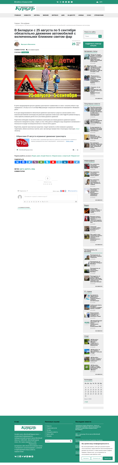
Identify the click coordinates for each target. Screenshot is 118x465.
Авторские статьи (90, 51)
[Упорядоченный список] (34, 202)
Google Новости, (46, 156)
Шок (62, 15)
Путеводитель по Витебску (90, 250)
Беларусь (25, 52)
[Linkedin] (65, 162)
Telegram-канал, (57, 156)
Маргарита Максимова (28, 44)
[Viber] (35, 162)
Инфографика (89, 161)
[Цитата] (38, 202)
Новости (27, 15)
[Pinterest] (71, 162)
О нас (89, 15)
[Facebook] (23, 162)
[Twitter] (77, 162)
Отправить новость (52, 432)
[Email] (41, 162)
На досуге (71, 15)
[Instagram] (59, 162)
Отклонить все (96, 458)
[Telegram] (29, 162)
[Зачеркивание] (32, 202)
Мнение (46, 15)
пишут (77, 129)
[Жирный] (25, 202)
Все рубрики (25, 23)
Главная (17, 15)
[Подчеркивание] (29, 202)
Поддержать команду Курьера (93, 44)
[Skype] (47, 162)
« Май (86, 402)
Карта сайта (50, 434)
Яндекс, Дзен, (36, 156)
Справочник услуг (51, 428)
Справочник (99, 15)
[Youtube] (53, 162)
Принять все (107, 458)
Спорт (86, 336)
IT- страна (88, 291)
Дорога (28, 169)
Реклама (49, 436)
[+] (47, 201)
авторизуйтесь (73, 191)
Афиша (81, 15)
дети (22, 169)
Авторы (37, 15)
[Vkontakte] (17, 162)
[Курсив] (27, 202)
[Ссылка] (43, 202)
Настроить (86, 458)
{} (45, 201)
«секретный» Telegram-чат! (70, 156)
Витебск (55, 15)
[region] (97, 451)
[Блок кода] (40, 202)
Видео (86, 205)
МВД (33, 169)
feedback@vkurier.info (21, 444)
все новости (98, 98)
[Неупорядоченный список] (36, 202)
